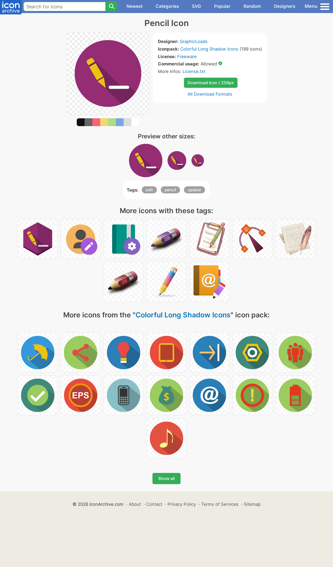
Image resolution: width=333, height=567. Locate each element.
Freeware (187, 56)
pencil (170, 189)
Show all (166, 478)
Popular (222, 6)
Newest (134, 6)
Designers (284, 6)
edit (149, 189)
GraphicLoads (194, 41)
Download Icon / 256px (211, 82)
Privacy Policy (182, 504)
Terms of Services (220, 504)
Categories (167, 6)
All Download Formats (210, 94)
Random (252, 6)
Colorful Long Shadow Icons (209, 49)
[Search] (111, 6)
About (135, 504)
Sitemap (252, 504)
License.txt (194, 71)
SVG (196, 6)
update (194, 189)
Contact (154, 504)
